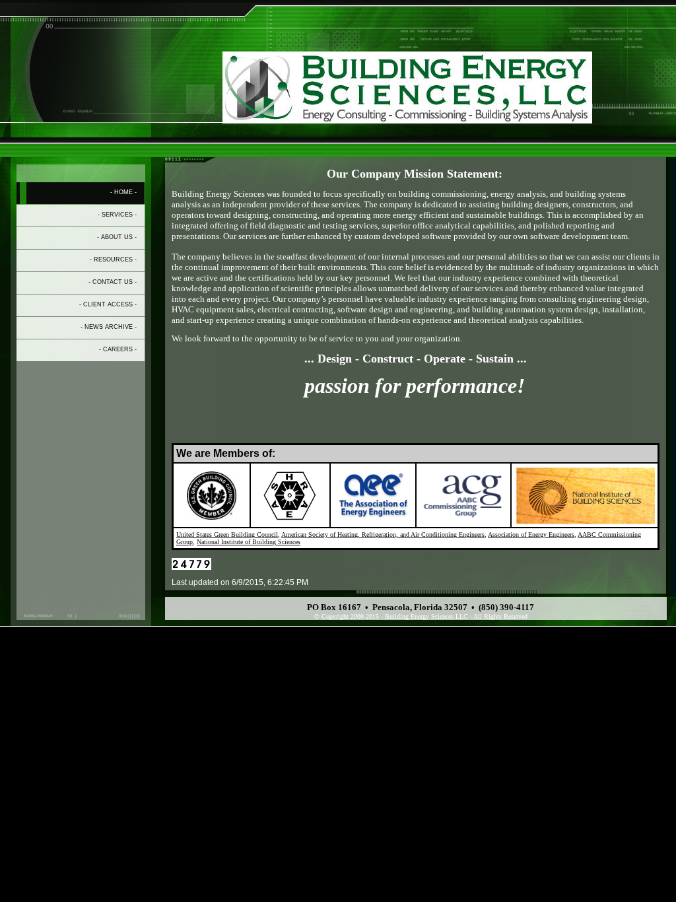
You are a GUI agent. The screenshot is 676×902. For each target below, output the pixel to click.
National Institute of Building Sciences (248, 541)
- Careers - (118, 349)
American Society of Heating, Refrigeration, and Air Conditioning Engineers (383, 534)
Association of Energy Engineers (531, 534)
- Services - (117, 214)
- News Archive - (109, 327)
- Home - (123, 192)
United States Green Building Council (227, 534)
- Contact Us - (112, 282)
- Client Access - (108, 304)
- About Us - (117, 237)
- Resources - (113, 259)
